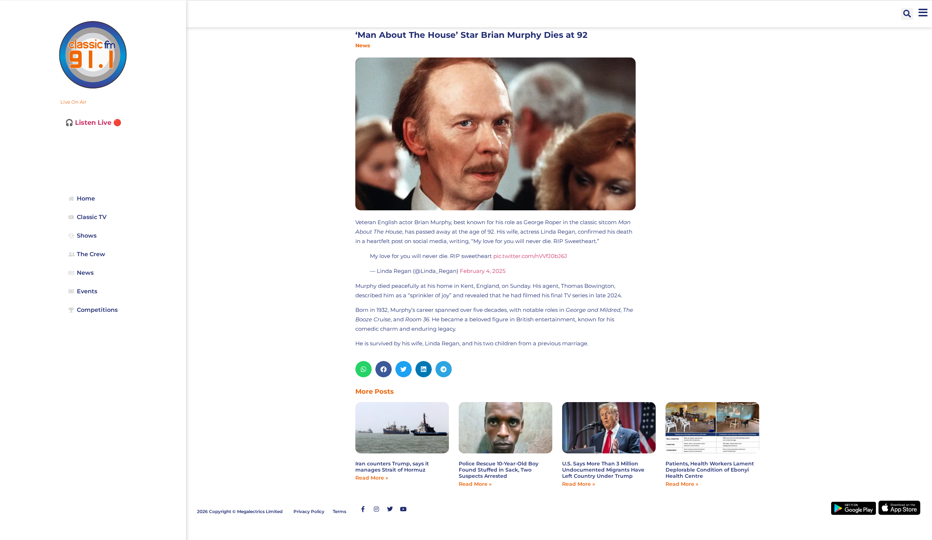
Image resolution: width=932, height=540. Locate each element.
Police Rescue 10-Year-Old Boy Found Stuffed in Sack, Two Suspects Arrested (498, 469)
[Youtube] (403, 509)
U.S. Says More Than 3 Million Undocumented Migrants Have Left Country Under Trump (603, 469)
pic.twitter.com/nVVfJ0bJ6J (530, 256)
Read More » (371, 478)
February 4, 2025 (482, 270)
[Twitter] (390, 509)
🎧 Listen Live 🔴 (93, 123)
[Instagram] (376, 509)
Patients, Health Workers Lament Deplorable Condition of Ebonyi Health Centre (710, 469)
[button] (907, 14)
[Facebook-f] (363, 509)
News (362, 45)
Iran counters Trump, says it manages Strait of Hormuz (392, 466)
